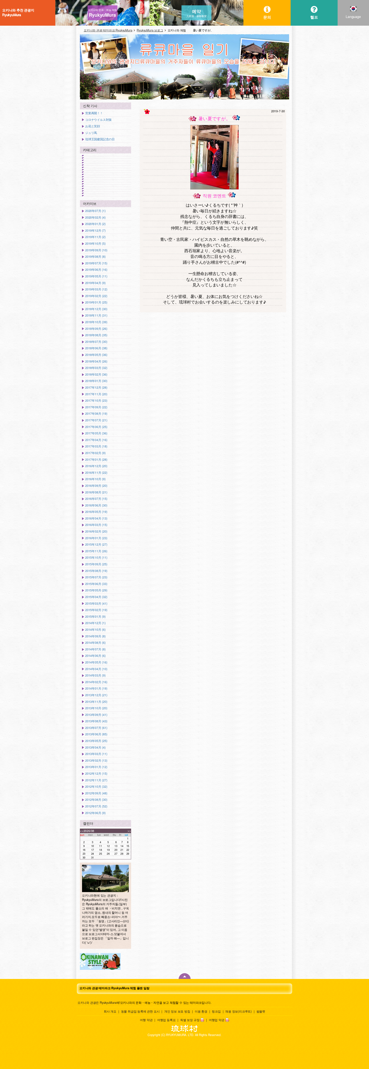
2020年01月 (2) (95, 224)
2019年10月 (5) (95, 243)
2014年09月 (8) (95, 636)
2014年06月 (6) (95, 656)
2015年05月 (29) (96, 590)
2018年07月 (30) (96, 342)
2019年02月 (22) (96, 296)
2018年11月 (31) (96, 315)
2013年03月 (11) (96, 754)
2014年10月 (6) (95, 630)
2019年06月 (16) (96, 270)
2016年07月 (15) (96, 499)
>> (129, 831)
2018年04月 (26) (96, 361)
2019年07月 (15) (96, 263)
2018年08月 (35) (96, 335)
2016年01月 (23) (96, 538)
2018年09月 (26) (96, 329)
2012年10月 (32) (96, 787)
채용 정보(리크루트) (238, 1011)
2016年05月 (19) (96, 512)
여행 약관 (146, 1020)
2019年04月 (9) (95, 283)
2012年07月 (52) (96, 806)
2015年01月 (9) (95, 616)
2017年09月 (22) (96, 407)
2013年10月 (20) (96, 708)
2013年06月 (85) (96, 734)
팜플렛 (260, 1011)
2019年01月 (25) (96, 302)
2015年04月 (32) (96, 597)
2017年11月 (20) (96, 394)
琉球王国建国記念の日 (100, 139)
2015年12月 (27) (96, 544)
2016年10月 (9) (95, 479)
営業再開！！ (94, 113)
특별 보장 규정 (189, 1020)
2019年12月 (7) (95, 230)
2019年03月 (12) (96, 289)
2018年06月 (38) (96, 348)
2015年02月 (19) (96, 610)
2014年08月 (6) (95, 643)
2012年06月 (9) (95, 813)
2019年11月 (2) (95, 237)
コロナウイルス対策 (98, 120)
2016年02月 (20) (96, 531)
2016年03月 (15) (96, 525)
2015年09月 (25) (96, 564)
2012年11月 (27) (96, 780)
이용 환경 (201, 1011)
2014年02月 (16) (96, 682)
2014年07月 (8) (95, 649)
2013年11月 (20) (96, 702)
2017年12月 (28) (96, 387)
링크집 (216, 1011)
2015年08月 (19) (96, 571)
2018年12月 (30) (96, 309)
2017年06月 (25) (96, 427)
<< (81, 831)
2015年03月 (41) (96, 603)
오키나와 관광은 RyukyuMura (97, 1002)
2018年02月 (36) (96, 374)
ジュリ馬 (91, 133)
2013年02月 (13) (96, 760)
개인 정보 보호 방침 (177, 1011)
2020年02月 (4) (95, 217)
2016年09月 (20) (96, 486)
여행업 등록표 (166, 1020)
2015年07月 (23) (96, 577)
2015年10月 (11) (96, 557)
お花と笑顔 (92, 126)
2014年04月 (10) (96, 669)
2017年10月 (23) (96, 400)
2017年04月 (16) (96, 440)
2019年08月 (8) (95, 257)
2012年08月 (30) (96, 800)
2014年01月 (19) (96, 688)
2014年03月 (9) (95, 675)
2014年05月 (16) (96, 662)
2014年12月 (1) (95, 623)
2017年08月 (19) (96, 414)
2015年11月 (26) (96, 551)
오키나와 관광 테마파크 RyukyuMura (108, 30)
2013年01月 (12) (96, 767)
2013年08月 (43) (96, 721)
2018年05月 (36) (96, 355)
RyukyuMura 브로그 (150, 30)
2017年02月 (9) (95, 453)
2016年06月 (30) (96, 505)
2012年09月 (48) (96, 793)
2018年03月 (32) (96, 368)
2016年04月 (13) (96, 518)
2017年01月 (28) (96, 460)
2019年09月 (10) (96, 250)
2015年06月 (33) (96, 584)
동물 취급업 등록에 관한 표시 (140, 1011)
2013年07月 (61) (96, 728)
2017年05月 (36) (96, 433)
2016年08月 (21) (96, 492)
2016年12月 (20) (96, 466)
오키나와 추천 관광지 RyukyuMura (18, 12)
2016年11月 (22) (96, 473)
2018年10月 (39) (96, 322)
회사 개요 (110, 1011)
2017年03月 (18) (96, 446)
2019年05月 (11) (96, 276)
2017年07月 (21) (96, 420)
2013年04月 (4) (95, 747)
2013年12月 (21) (96, 695)
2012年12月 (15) (96, 773)
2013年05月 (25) (96, 741)
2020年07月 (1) (95, 211)
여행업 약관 (216, 1020)
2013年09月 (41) (96, 715)
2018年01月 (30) (96, 381)
